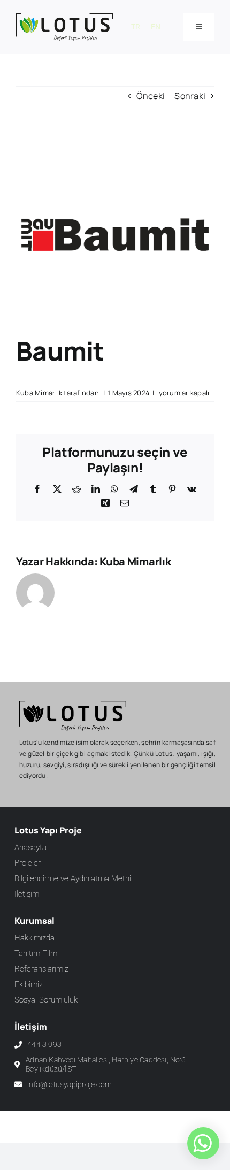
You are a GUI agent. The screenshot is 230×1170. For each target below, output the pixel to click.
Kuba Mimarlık (39, 392)
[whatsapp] (202, 1143)
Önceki (150, 96)
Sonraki (189, 96)
